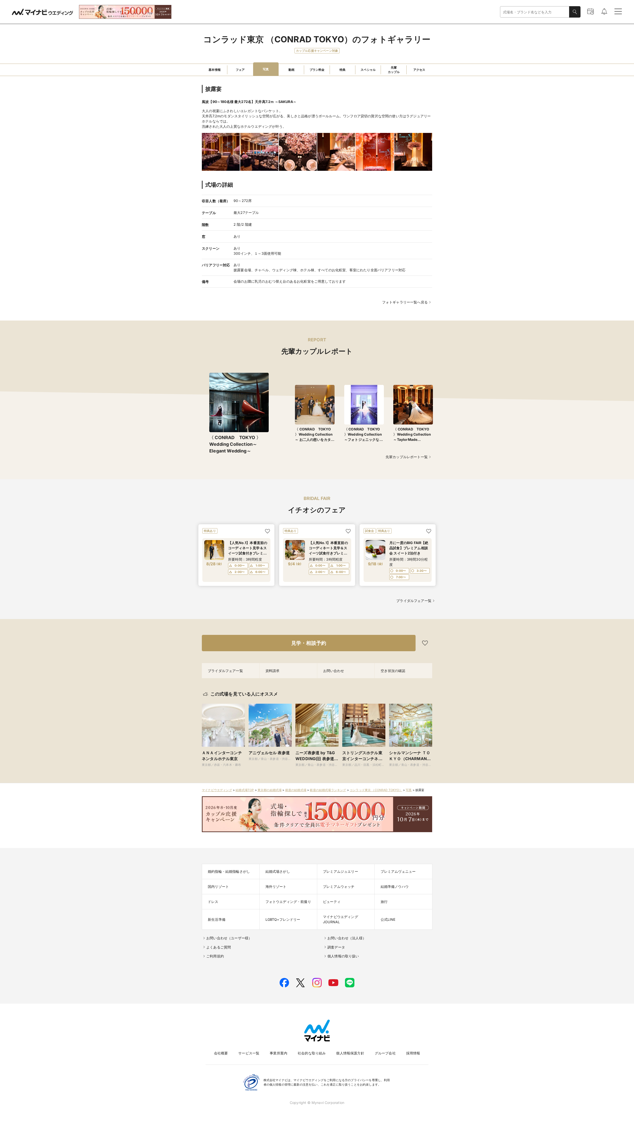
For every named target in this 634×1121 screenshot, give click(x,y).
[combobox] (534, 12)
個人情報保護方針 (350, 1053)
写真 (409, 790)
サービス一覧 (248, 1053)
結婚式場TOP (245, 790)
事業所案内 (278, 1053)
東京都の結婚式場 (270, 790)
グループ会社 (385, 1053)
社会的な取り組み (312, 1053)
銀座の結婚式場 (295, 790)
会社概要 (221, 1053)
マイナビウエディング (217, 790)
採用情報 (413, 1053)
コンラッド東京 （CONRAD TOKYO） (376, 790)
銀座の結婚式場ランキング (328, 790)
